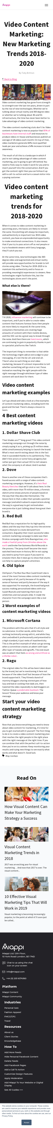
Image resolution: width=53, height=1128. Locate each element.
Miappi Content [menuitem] (10, 992)
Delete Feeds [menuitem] (11, 1061)
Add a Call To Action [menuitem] (14, 1069)
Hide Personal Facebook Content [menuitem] (21, 1056)
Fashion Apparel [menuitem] (12, 1012)
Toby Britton (28, 72)
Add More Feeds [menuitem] (12, 1052)
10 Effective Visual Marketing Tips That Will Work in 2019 (26, 902)
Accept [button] (26, 1122)
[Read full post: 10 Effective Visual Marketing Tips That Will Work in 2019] (26, 890)
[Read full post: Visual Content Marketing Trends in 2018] (26, 840)
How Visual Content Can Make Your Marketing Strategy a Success (26, 812)
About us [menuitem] (8, 1032)
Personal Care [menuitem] (11, 1008)
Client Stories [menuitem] (11, 1036)
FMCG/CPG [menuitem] (10, 1016)
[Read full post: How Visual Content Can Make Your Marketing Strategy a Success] (26, 800)
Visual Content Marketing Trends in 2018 (22, 852)
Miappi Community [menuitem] (12, 996)
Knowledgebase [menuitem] (12, 1041)
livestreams (36, 339)
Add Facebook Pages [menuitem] (15, 1065)
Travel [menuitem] (7, 1021)
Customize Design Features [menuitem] (18, 1074)
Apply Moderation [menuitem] (13, 1078)
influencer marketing (22, 317)
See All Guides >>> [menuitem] (13, 1090)
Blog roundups (12, 756)
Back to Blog (10, 79)
